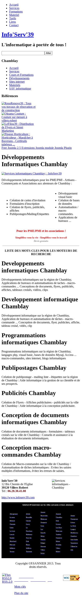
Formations (16, 11)
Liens (12, 21)
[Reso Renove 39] (19, 110)
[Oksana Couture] (19, 120)
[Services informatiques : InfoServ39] (41, 173)
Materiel (14, 15)
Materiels (14, 85)
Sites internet (17, 81)
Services (14, 8)
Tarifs (12, 18)
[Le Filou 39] (19, 130)
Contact (13, 25)
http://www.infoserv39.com (18, 497)
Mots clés (20, 586)
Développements (19, 78)
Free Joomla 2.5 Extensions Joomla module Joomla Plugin (37, 147)
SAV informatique (20, 88)
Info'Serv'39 (18, 34)
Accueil (13, 4)
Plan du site (21, 593)
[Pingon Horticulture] (19, 144)
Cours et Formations (21, 74)
